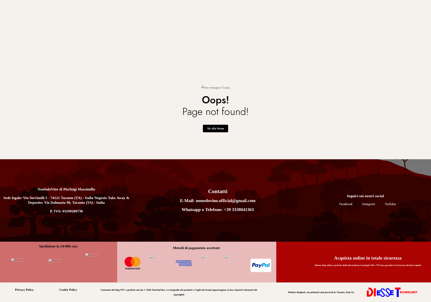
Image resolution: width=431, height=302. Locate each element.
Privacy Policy (24, 289)
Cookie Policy (68, 289)
